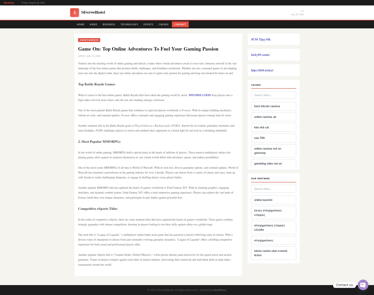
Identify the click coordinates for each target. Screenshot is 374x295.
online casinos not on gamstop (267, 150)
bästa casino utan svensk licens (270, 253)
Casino (163, 24)
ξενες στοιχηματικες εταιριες (268, 212)
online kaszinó (263, 199)
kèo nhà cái (261, 127)
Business (109, 24)
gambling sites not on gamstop (268, 165)
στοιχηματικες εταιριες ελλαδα (269, 227)
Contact (180, 24)
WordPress (220, 290)
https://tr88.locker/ (262, 70)
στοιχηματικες (263, 240)
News (93, 24)
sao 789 (259, 137)
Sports (148, 24)
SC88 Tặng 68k (261, 39)
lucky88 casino (260, 55)
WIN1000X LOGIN (200, 95)
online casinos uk (265, 116)
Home (80, 24)
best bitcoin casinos (267, 106)
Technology (129, 24)
